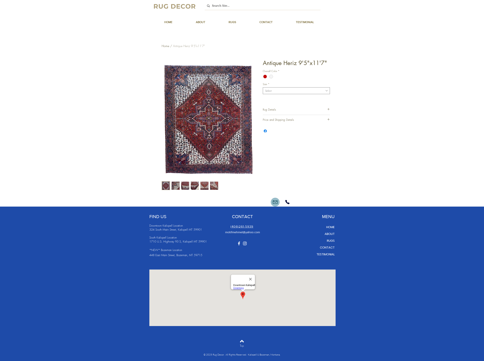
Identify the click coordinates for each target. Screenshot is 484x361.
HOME (330, 227)
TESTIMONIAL (325, 254)
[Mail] (275, 202)
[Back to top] (242, 341)
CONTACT (327, 247)
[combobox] (296, 90)
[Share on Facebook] (265, 131)
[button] (232, 22)
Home (165, 46)
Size (266, 84)
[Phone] (287, 202)
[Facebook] (239, 243)
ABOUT (330, 234)
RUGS (331, 241)
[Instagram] (244, 243)
